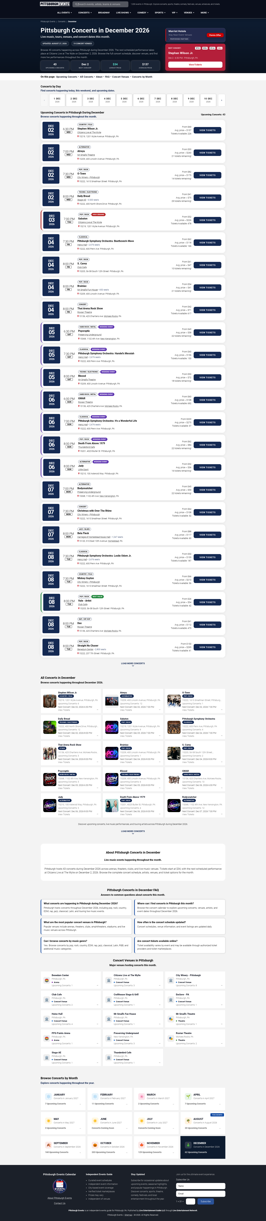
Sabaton (82, 218)
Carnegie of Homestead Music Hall (93, 537)
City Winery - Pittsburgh (88, 177)
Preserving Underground (89, 334)
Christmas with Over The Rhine (94, 510)
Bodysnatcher (85, 488)
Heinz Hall (82, 245)
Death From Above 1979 (91, 443)
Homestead (113, 541)
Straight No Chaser (87, 645)
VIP (173, 12)
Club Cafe (82, 267)
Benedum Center (85, 649)
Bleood (82, 375)
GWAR (81, 398)
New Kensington (108, 338)
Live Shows (122, 12)
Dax (79, 623)
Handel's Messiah (124, 353)
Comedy (141, 12)
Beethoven (120, 241)
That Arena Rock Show (90, 308)
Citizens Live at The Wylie (89, 132)
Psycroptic (84, 330)
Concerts (84, 12)
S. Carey (82, 263)
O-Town (81, 173)
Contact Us (59, 1203)
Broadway (104, 12)
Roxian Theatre (84, 312)
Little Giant (83, 469)
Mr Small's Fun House (87, 290)
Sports (159, 12)
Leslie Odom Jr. (122, 555)
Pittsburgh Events (48, 21)
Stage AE (81, 200)
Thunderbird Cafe (86, 447)
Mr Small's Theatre (86, 155)
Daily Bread (83, 196)
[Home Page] (55, 4)
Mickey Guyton (85, 578)
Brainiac (82, 286)
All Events (63, 12)
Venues (188, 12)
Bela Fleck (83, 533)
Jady (81, 465)
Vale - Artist (84, 600)
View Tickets (195, 64)
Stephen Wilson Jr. (87, 128)
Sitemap (128, 1215)
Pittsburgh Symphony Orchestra (95, 241)
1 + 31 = (180, 1201)
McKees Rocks (111, 316)
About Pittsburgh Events (60, 1198)
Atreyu (81, 151)
